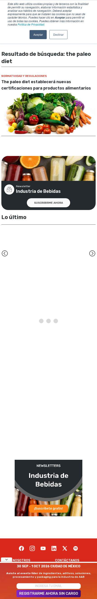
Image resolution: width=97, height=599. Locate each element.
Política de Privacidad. (31, 24)
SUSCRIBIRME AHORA (48, 202)
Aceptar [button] (38, 34)
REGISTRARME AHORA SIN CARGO (48, 593)
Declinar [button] (58, 34)
